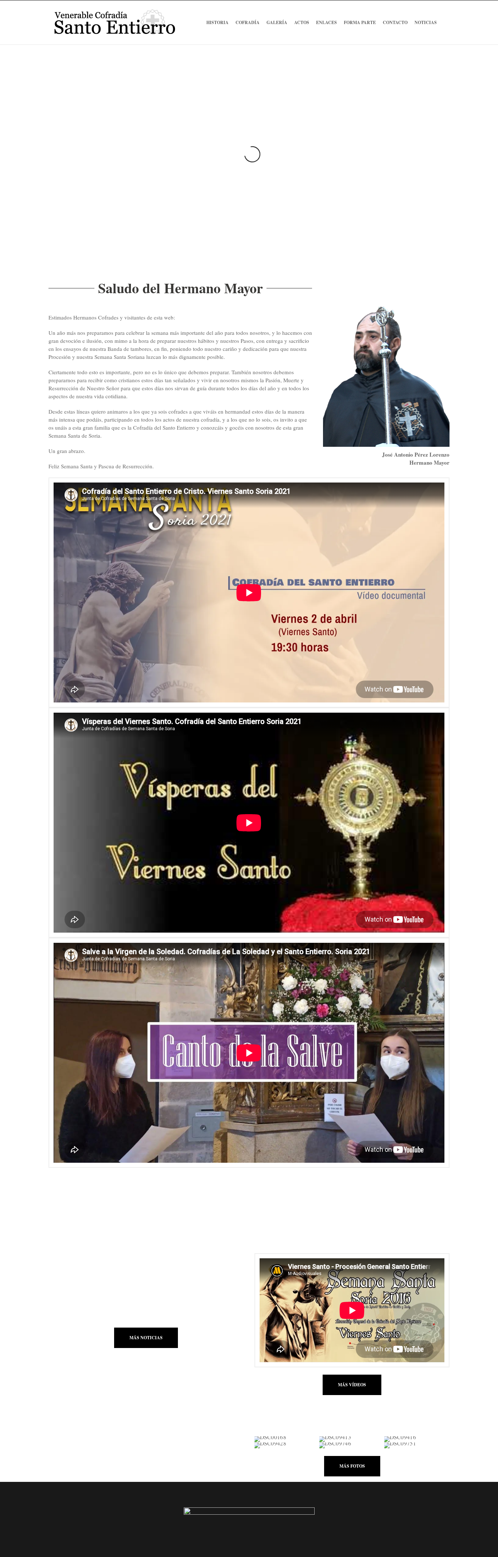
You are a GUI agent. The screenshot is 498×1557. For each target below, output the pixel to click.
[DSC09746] (352, 1446)
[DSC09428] (287, 1446)
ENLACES (326, 22)
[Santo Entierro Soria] (113, 22)
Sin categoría (86, 1282)
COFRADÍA (248, 22)
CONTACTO (395, 22)
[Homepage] (103, 1185)
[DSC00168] (287, 1439)
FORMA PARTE (360, 22)
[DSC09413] (352, 1439)
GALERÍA (276, 22)
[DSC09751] (417, 1446)
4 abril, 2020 (62, 1282)
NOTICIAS (426, 22)
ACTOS (301, 22)
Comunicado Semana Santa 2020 (99, 1273)
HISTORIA (217, 22)
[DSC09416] (417, 1439)
